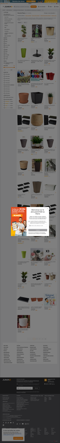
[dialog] (30, 221)
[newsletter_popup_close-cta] (47, 208)
